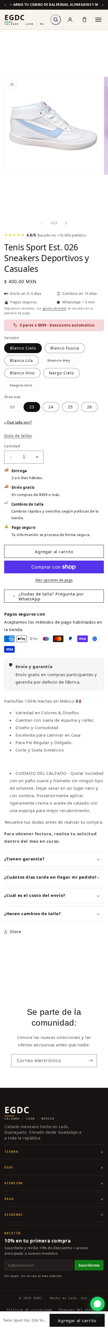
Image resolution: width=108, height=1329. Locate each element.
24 (50, 406)
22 (15, 408)
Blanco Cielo (23, 348)
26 (89, 406)
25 (70, 406)
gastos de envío (55, 308)
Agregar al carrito (77, 1320)
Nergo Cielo (61, 372)
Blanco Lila (21, 360)
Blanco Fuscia (64, 348)
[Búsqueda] (55, 19)
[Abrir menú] (98, 19)
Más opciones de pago (54, 580)
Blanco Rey (61, 362)
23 (31, 406)
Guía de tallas (18, 435)
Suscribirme (89, 1265)
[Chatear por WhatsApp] (97, 1304)
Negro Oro (24, 386)
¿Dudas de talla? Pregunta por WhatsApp (51, 596)
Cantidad (12, 445)
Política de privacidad (29, 1310)
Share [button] (15, 931)
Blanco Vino (22, 372)
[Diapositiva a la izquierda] (42, 223)
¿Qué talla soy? (18, 422)
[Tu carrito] (84, 19)
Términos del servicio (79, 1310)
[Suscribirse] (90, 1060)
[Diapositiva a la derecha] (66, 223)
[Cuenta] (70, 19)
